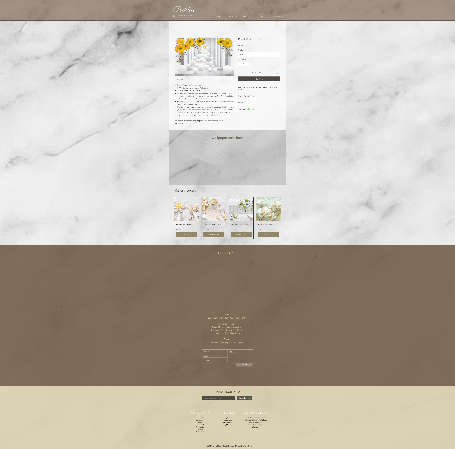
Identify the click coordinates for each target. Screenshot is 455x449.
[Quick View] (186, 209)
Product (241, 50)
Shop (200, 422)
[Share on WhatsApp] (248, 109)
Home (177, 29)
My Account (227, 422)
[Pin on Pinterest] (244, 109)
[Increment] (247, 64)
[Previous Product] (170, 218)
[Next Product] (284, 218)
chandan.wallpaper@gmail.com (227, 343)
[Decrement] (240, 64)
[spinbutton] (243, 64)
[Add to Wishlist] (277, 72)
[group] (227, 218)
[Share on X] (253, 109)
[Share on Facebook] (239, 109)
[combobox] (259, 55)
